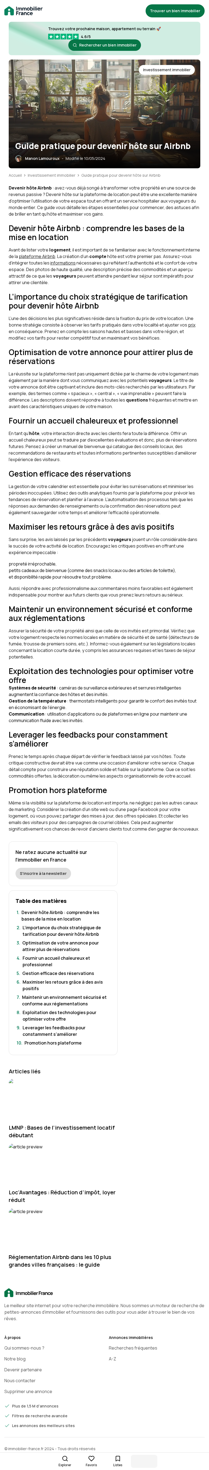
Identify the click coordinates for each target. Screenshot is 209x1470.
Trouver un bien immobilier (175, 10)
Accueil (15, 175)
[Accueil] (104, 1293)
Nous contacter (20, 1381)
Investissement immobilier (51, 175)
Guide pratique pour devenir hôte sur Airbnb (121, 175)
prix (191, 325)
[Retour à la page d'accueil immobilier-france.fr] (23, 11)
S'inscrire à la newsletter (43, 873)
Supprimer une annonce (28, 1391)
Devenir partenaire (23, 1370)
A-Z (112, 1359)
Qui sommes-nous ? (24, 1348)
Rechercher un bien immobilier (108, 45)
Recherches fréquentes (133, 1348)
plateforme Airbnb (37, 256)
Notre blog (15, 1359)
